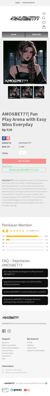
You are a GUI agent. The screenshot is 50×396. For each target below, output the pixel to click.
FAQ (3, 358)
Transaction (31, 348)
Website (6, 143)
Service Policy (7, 353)
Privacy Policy (7, 350)
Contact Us (6, 356)
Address (30, 345)
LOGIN (13, 34)
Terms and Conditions (10, 348)
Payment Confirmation (36, 350)
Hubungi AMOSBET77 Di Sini (25, 170)
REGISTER (36, 34)
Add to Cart (24, 161)
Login (17, 2)
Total (5, 153)
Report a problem (9, 345)
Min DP (6, 146)
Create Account (29, 2)
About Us (5, 342)
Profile (29, 342)
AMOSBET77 (7, 180)
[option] (25, 62)
